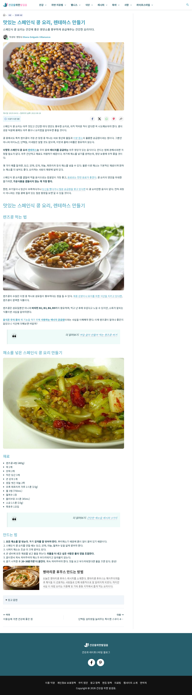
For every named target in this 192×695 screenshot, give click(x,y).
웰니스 (74, 5)
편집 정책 (107, 682)
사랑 (126, 5)
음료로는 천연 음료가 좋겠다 (82, 177)
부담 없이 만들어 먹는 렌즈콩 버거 (98, 335)
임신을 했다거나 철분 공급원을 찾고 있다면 (64, 189)
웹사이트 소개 (130, 682)
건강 (41, 5)
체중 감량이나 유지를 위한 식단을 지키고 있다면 (97, 296)
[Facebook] (91, 662)
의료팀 (117, 682)
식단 (87, 5)
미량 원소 (78, 138)
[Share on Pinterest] (114, 119)
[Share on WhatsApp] (107, 119)
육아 (114, 5)
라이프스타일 (143, 5)
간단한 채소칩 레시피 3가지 (102, 518)
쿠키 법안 (83, 682)
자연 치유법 (57, 5)
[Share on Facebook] (92, 119)
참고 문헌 (13, 600)
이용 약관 (50, 682)
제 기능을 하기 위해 (34, 319)
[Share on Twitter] (99, 119)
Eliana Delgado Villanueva (36, 36)
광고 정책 (95, 682)
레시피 (101, 5)
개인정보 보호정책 (66, 682)
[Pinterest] (100, 662)
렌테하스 (32, 150)
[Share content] (121, 119)
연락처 (143, 682)
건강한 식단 (18, 15)
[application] (45, 5)
